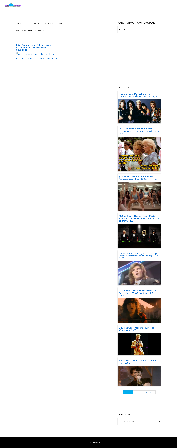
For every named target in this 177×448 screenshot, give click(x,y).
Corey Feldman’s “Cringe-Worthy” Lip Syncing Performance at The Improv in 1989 (138, 255)
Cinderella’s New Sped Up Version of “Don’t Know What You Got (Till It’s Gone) (137, 293)
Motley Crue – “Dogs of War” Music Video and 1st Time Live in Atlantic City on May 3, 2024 (139, 218)
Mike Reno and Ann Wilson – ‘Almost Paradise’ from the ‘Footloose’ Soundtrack (34, 47)
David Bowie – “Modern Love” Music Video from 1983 (137, 329)
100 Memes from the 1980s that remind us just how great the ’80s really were (139, 131)
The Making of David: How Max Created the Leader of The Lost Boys (138, 95)
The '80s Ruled (13, 5)
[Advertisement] (139, 59)
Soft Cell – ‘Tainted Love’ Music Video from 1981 (138, 361)
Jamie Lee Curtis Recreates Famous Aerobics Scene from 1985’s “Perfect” (138, 177)
